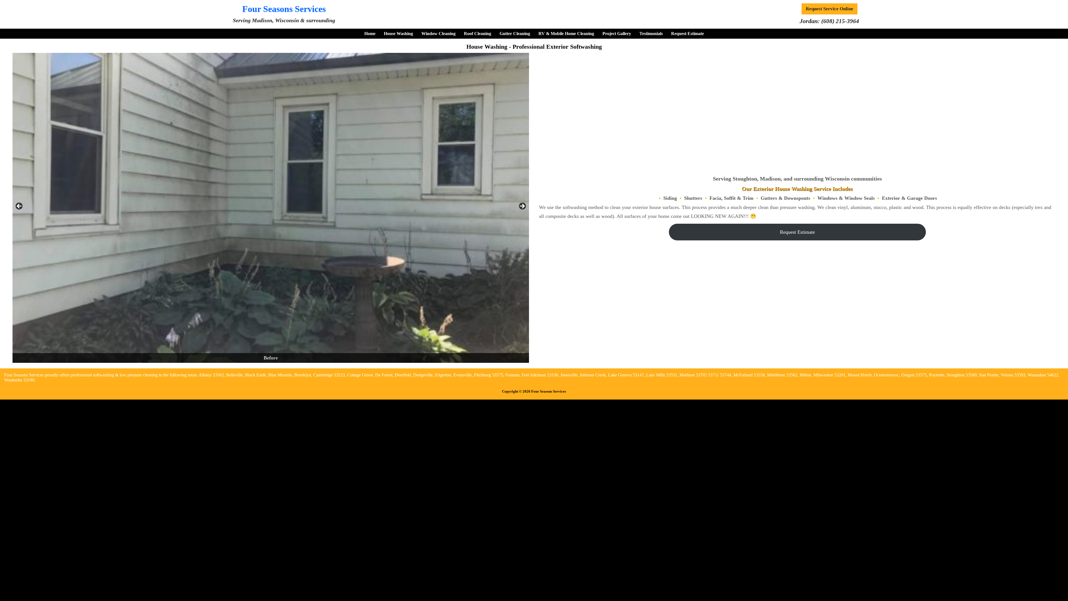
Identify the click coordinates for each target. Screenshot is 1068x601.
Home (369, 33)
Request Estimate (687, 33)
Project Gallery (616, 33)
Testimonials (651, 33)
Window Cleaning (438, 33)
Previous (19, 206)
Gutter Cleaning (515, 33)
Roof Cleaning (477, 33)
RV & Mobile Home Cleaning (566, 33)
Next (522, 206)
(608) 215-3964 (840, 21)
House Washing (398, 33)
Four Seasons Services (284, 9)
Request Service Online (829, 8)
